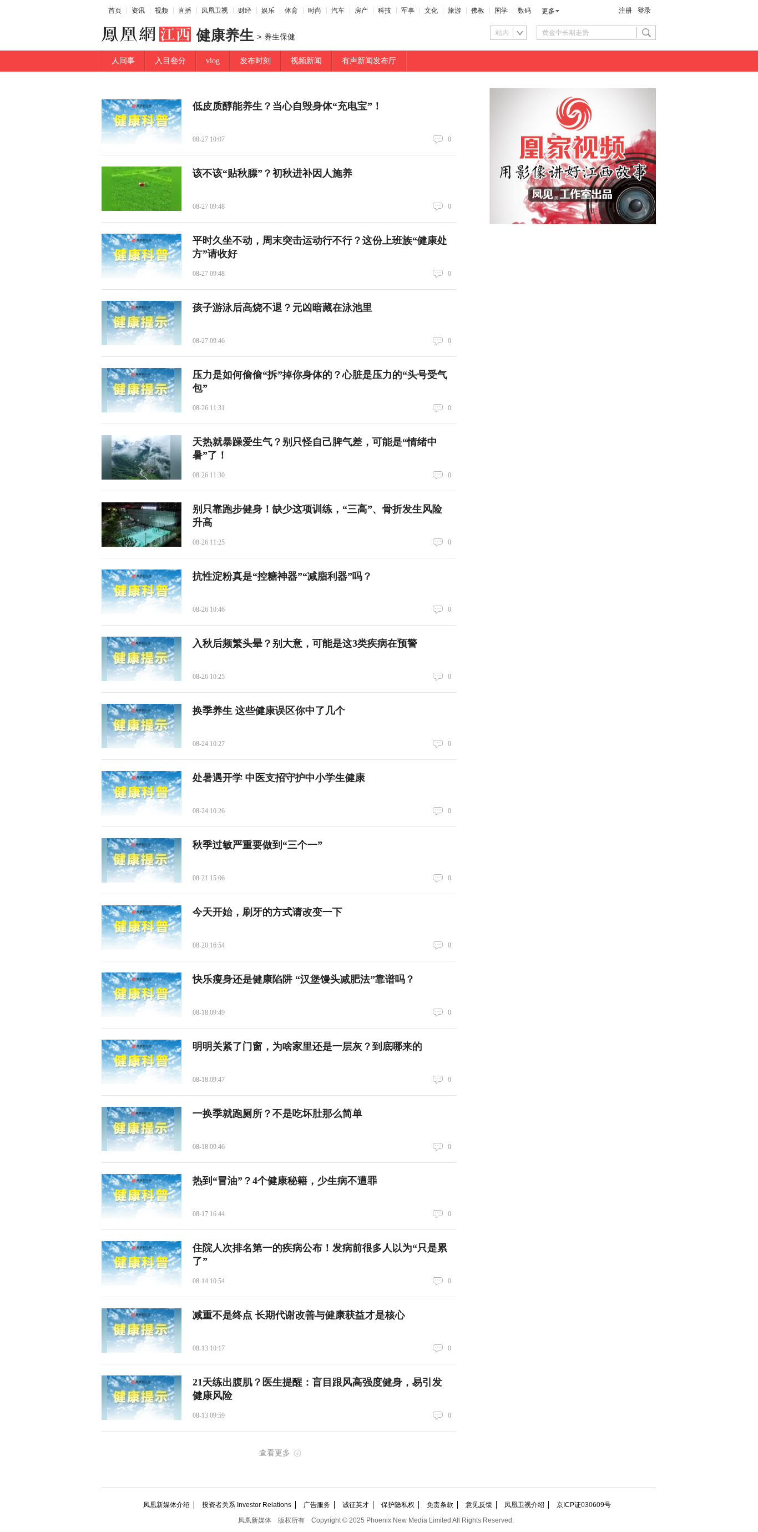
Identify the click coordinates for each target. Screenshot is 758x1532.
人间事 (123, 61)
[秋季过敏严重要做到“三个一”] (141, 860)
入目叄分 (170, 61)
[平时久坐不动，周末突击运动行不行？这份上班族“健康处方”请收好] (141, 256)
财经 (244, 10)
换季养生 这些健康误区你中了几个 (269, 710)
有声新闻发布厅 (369, 61)
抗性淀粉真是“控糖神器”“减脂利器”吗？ (282, 576)
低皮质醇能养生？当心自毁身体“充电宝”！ (287, 106)
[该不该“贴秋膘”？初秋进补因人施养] (141, 189)
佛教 (477, 10)
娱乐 (268, 10)
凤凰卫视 (214, 10)
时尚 (314, 10)
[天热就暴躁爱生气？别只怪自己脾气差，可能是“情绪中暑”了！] (141, 457)
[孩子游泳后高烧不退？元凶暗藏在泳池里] (141, 323)
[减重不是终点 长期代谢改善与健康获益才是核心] (141, 1330)
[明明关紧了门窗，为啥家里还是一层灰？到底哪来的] (141, 1062)
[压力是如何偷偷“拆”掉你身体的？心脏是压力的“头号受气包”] (141, 390)
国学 (501, 10)
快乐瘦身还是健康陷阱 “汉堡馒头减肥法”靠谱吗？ (304, 979)
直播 (184, 10)
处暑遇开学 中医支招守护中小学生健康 (279, 777)
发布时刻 (255, 61)
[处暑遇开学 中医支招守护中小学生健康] (141, 793)
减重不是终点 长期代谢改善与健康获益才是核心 (299, 1315)
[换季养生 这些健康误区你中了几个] (141, 726)
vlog (213, 61)
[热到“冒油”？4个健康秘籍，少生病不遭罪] (141, 1196)
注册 (625, 10)
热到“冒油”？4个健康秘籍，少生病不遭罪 (285, 1180)
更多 (548, 11)
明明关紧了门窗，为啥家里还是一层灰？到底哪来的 (307, 1046)
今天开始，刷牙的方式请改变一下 (267, 912)
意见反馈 (479, 1505)
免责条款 (440, 1505)
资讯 (138, 10)
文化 (431, 10)
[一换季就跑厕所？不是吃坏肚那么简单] (141, 1129)
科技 (384, 10)
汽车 (338, 10)
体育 (291, 10)
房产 (361, 10)
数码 (524, 10)
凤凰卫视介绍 (524, 1505)
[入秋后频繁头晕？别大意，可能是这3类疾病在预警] (141, 659)
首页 (115, 10)
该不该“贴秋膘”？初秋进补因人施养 (272, 173)
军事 (408, 10)
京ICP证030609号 (584, 1505)
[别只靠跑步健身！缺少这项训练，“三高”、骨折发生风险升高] (141, 524)
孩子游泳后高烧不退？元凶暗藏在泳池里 (282, 307)
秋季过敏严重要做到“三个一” (257, 844)
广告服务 (317, 1505)
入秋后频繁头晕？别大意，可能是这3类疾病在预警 (305, 643)
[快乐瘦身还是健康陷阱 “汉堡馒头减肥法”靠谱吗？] (141, 994)
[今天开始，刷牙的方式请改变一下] (141, 927)
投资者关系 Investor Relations (246, 1505)
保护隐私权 (398, 1505)
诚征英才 (355, 1505)
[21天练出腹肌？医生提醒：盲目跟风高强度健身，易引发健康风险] (141, 1397)
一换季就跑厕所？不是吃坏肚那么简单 (277, 1113)
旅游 (454, 10)
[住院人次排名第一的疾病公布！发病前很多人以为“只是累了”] (141, 1263)
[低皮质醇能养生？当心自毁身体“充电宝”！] (141, 121)
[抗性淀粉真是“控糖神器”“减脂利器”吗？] (141, 592)
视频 (161, 10)
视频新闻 (306, 61)
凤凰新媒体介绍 (166, 1505)
